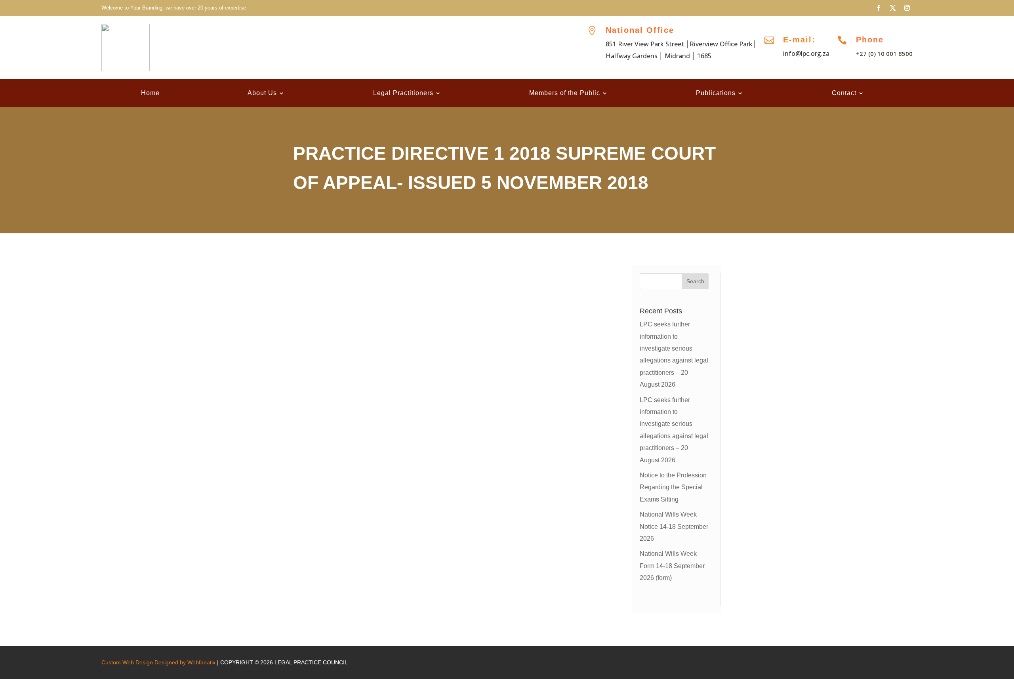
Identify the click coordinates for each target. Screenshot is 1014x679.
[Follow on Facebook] (878, 7)
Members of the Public (564, 93)
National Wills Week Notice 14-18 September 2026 (674, 526)
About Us (262, 93)
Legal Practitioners (403, 93)
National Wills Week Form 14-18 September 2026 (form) (672, 565)
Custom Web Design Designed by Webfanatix (158, 662)
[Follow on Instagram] (907, 7)
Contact (844, 93)
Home (150, 93)
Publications (716, 93)
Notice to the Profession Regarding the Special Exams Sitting (673, 487)
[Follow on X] (892, 7)
